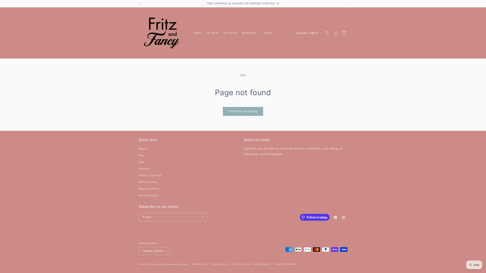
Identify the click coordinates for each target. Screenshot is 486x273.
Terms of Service (150, 175)
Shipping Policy (149, 188)
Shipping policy (262, 264)
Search (143, 148)
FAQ (141, 162)
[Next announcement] (346, 3)
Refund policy (148, 182)
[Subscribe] (202, 217)
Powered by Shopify (177, 264)
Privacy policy (219, 264)
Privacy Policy (148, 195)
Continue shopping (243, 111)
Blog (141, 155)
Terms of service (240, 264)
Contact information (285, 264)
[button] (250, 33)
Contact (144, 168)
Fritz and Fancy (157, 264)
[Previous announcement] (140, 3)
